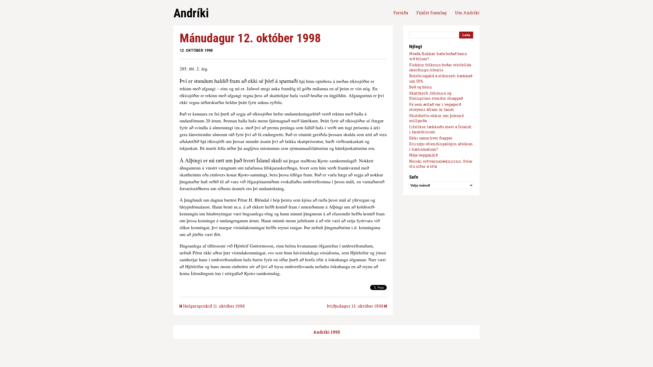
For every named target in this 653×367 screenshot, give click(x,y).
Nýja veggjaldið (423, 155)
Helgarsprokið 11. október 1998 (213, 306)
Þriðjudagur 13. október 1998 (355, 306)
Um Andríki (467, 12)
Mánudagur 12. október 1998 (250, 38)
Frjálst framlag (431, 12)
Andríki (191, 13)
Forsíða (400, 12)
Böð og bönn (420, 87)
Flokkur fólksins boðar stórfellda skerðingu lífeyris (440, 67)
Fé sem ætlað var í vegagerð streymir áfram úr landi (435, 107)
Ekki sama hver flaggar (431, 138)
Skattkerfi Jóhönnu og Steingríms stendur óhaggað (436, 96)
